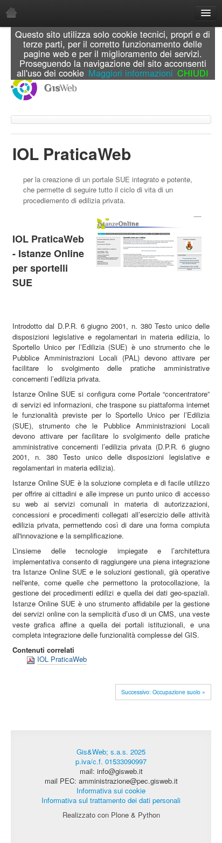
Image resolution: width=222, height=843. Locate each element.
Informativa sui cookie (111, 790)
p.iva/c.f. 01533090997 (111, 761)
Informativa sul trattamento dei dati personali (111, 800)
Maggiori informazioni (130, 72)
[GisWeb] (44, 86)
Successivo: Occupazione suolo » (163, 692)
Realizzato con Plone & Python (111, 815)
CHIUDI (193, 72)
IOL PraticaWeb (62, 659)
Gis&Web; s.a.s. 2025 (111, 752)
